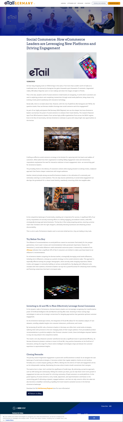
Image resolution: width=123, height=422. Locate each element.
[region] (61, 418)
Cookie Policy (10, 420)
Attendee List (71, 3)
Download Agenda (100, 3)
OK (94, 417)
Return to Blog (36, 393)
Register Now (114, 3)
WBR (110, 406)
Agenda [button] (63, 3)
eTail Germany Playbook (45, 388)
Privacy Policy (104, 406)
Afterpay (29, 250)
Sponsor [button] (80, 3)
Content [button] (88, 3)
